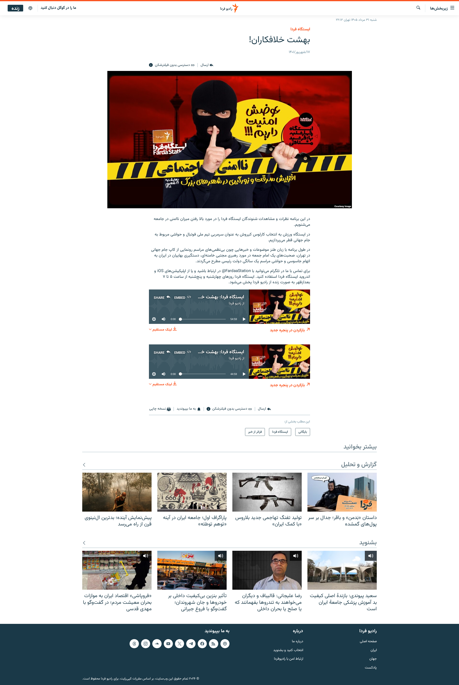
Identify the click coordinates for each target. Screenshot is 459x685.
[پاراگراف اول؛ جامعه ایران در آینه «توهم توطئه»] (192, 492)
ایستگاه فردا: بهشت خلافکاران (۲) (211, 352)
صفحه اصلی (368, 641)
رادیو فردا (235, 303)
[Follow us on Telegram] (190, 643)
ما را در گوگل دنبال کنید (58, 8)
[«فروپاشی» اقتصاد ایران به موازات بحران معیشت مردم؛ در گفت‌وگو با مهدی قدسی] (117, 570)
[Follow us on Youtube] (168, 643)
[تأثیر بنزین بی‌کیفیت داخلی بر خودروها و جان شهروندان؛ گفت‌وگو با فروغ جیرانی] (192, 570)
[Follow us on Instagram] (145, 643)
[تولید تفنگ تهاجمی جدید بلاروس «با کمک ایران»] (267, 492)
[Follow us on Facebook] (202, 643)
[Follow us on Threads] (134, 643)
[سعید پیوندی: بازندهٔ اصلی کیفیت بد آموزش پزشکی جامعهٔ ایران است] (342, 570)
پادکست (371, 667)
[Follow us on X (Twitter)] (179, 643)
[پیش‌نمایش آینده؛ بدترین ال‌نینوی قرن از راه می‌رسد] (117, 492)
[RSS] (213, 643)
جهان (373, 659)
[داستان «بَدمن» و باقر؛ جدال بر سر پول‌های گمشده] (342, 492)
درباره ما (297, 641)
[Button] (207, 65)
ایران (374, 650)
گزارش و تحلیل (359, 465)
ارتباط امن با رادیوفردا (288, 659)
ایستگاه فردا (300, 29)
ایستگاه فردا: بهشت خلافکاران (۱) (212, 297)
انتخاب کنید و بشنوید (288, 650)
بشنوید (368, 543)
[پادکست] (30, 8)
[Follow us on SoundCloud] (156, 643)
